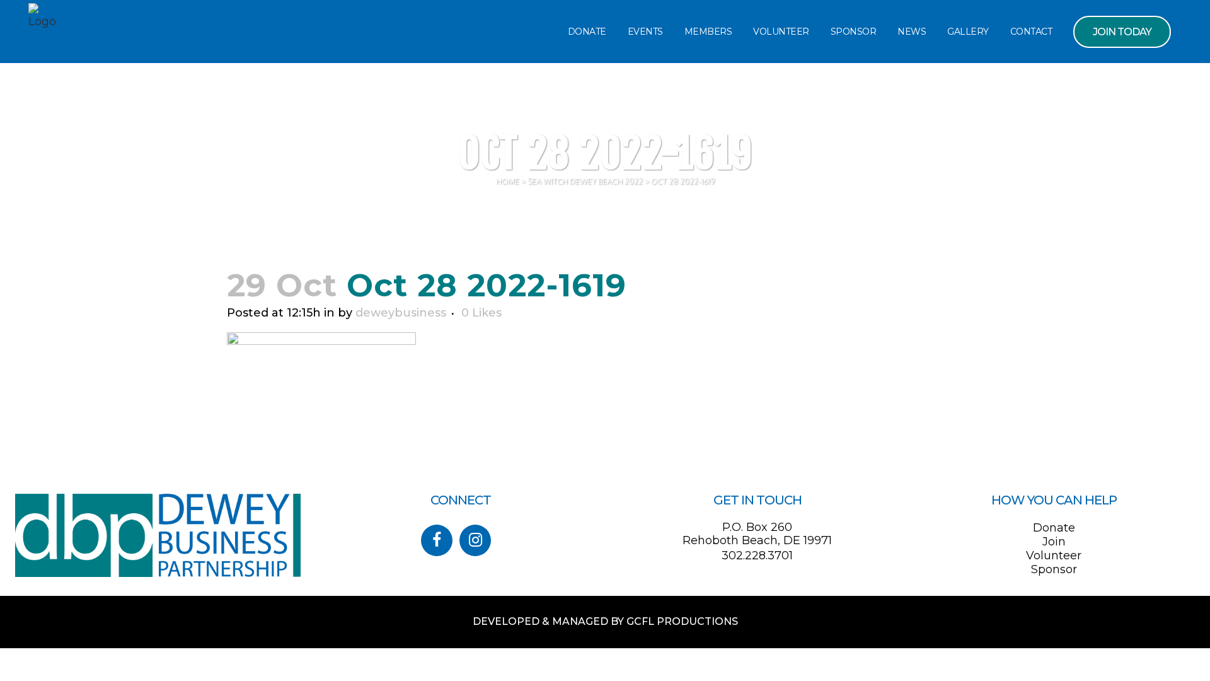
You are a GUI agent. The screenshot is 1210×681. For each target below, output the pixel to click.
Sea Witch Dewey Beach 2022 (585, 181)
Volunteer (1053, 555)
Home (507, 181)
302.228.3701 (757, 555)
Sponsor (1054, 569)
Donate (1054, 528)
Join (1054, 542)
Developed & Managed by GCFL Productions (605, 621)
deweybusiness (400, 313)
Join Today (1122, 32)
